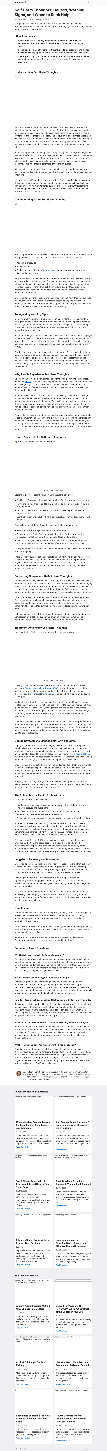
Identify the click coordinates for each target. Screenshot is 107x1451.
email (90, 1449)
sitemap (85, 1449)
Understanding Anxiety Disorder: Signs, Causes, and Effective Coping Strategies (71, 1243)
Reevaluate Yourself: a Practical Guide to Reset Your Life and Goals (33, 1418)
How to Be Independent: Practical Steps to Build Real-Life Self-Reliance (71, 1418)
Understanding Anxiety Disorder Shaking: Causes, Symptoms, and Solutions (33, 1125)
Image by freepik (50, 490)
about (90, 2)
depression (50, 270)
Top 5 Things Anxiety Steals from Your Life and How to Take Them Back (33, 1184)
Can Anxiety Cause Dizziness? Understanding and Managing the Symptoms (72, 1125)
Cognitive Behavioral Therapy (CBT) (42, 688)
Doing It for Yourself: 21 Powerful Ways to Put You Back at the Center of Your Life (72, 1309)
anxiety (28, 381)
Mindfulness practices (79, 754)
